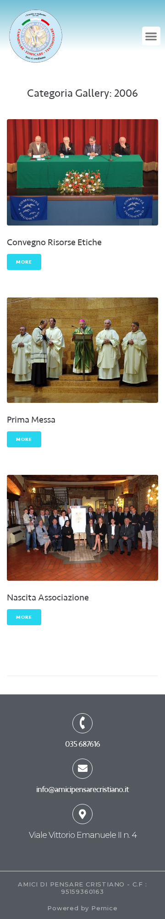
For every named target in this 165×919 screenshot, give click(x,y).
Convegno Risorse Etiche (54, 242)
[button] (151, 36)
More (24, 262)
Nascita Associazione (48, 597)
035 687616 (82, 744)
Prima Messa (31, 419)
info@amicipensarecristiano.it (82, 789)
